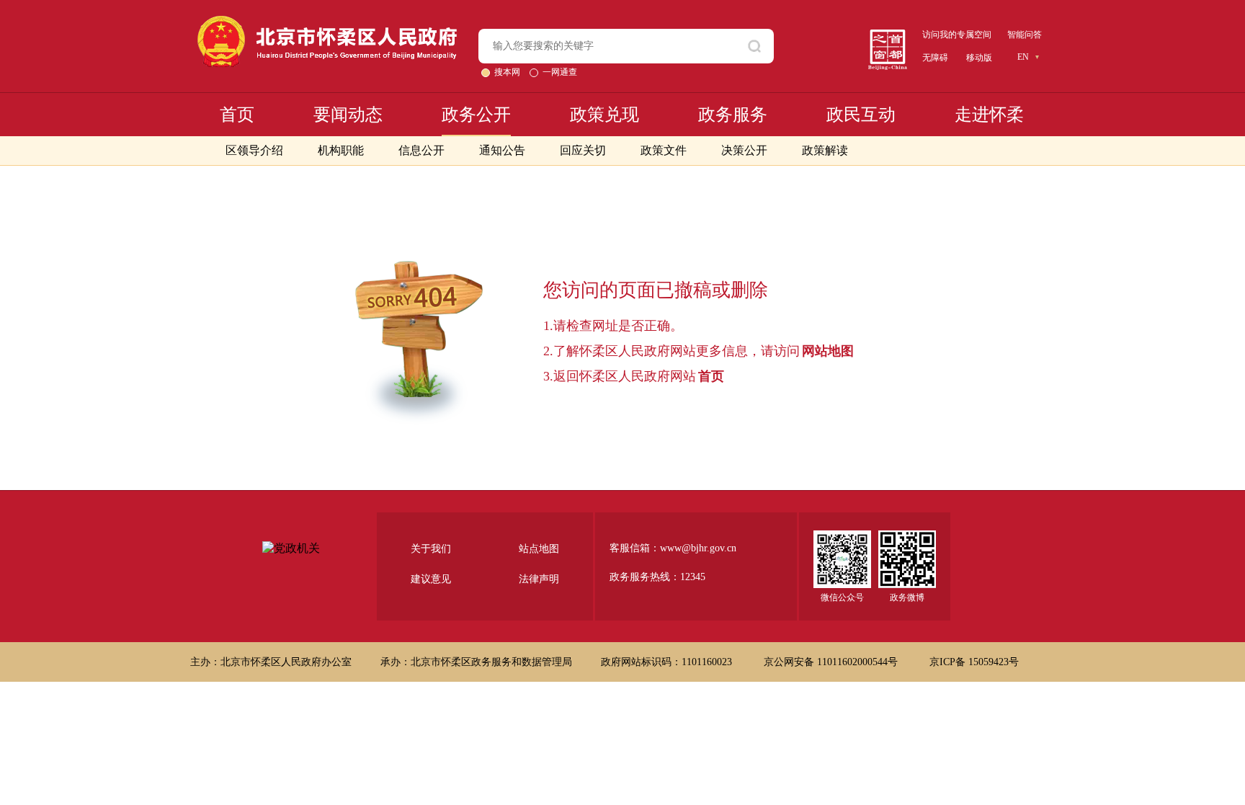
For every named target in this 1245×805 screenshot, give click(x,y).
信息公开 (421, 150)
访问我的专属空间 (956, 35)
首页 (237, 114)
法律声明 (539, 579)
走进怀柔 (989, 114)
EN (1023, 57)
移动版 (979, 58)
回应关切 (583, 150)
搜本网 (508, 72)
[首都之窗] (887, 35)
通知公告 (502, 150)
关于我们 (431, 548)
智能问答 (1024, 35)
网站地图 (828, 351)
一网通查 (560, 72)
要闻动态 (348, 114)
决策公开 (744, 150)
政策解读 (825, 150)
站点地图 (539, 548)
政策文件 (664, 150)
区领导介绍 (254, 150)
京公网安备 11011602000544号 (832, 662)
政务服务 (732, 114)
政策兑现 (604, 114)
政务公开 (476, 114)
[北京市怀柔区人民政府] (327, 22)
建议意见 (431, 579)
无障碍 (935, 58)
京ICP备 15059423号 (974, 662)
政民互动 (861, 114)
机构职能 (341, 150)
